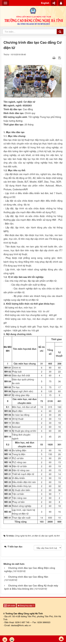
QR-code (11, 605)
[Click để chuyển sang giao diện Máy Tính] (11, 639)
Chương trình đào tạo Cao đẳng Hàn (28, 576)
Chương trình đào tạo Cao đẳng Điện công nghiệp (29, 569)
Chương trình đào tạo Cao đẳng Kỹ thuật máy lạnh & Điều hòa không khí (31, 587)
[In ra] (54, 57)
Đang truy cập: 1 (27, 605)
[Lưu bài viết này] (60, 57)
